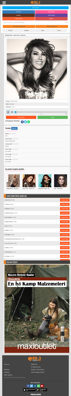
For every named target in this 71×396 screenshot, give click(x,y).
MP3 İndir (11, 377)
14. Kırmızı (9, 256)
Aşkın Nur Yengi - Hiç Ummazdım (44, 188)
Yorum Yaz (14, 128)
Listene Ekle (21, 117)
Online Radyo (17, 377)
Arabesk (18, 15)
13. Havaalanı (10, 252)
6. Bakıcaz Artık (10, 221)
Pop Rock (18, 12)
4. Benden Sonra (10, 213)
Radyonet (6, 364)
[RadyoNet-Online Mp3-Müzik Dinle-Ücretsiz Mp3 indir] (35, 2)
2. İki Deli (8, 204)
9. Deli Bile (9, 234)
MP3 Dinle (6, 377)
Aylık (42, 30)
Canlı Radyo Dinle (37, 372)
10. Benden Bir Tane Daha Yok (14, 239)
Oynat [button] (8, 112)
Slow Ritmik (51, 12)
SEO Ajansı (8, 375)
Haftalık (26, 30)
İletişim (7, 372)
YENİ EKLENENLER (52, 26)
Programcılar (36, 367)
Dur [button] (12, 112)
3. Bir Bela (9, 208)
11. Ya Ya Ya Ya (10, 243)
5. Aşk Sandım (10, 217)
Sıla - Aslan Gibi (58, 188)
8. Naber (8, 230)
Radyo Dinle (22, 377)
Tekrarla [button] (41, 114)
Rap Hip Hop (18, 18)
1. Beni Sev (9, 200)
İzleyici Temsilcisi (37, 369)
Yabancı (51, 18)
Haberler (34, 364)
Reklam (7, 369)
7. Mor (8, 226)
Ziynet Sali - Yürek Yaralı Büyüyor (29, 188)
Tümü (59, 30)
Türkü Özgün (51, 15)
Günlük (10, 30)
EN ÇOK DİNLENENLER (19, 26)
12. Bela (8, 247)
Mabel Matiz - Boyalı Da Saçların (13, 188)
